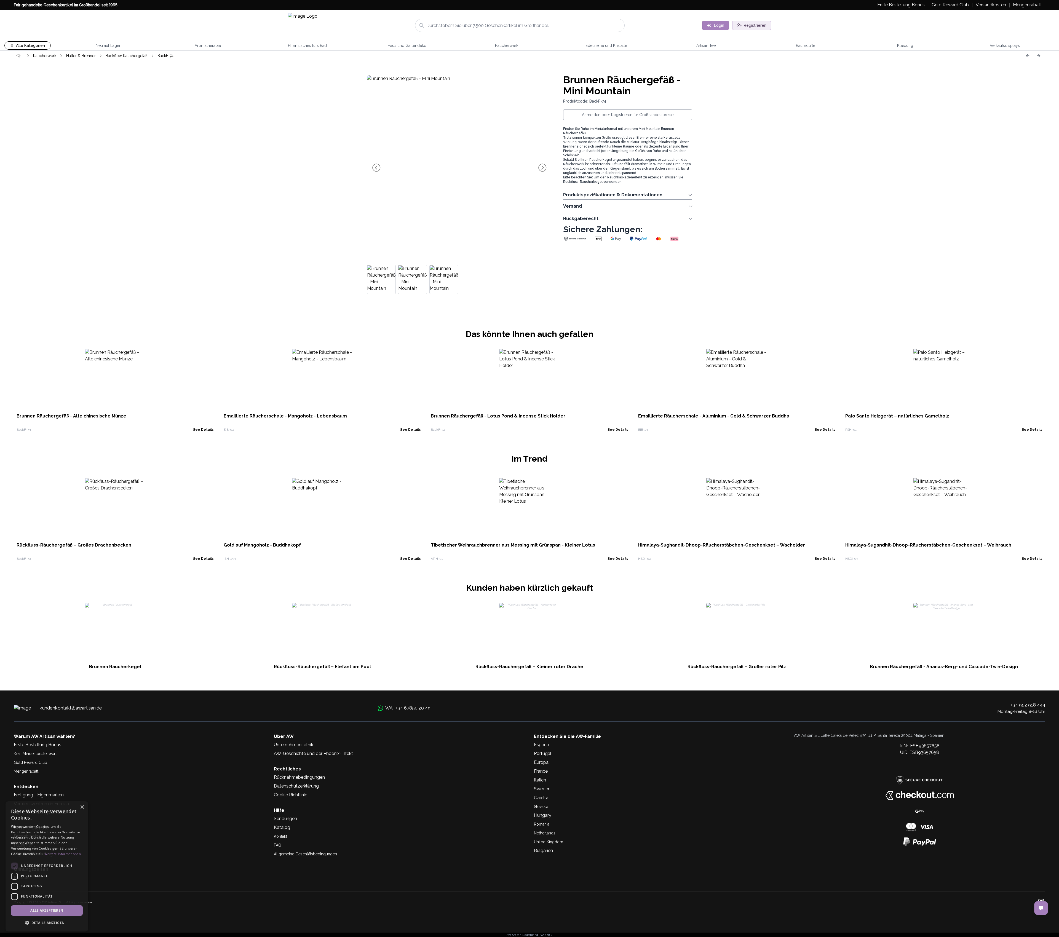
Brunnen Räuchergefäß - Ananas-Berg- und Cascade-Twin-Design (944, 666)
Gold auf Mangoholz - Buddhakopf (262, 545)
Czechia (541, 798)
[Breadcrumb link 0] (18, 56)
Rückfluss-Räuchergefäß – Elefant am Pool (322, 666)
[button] (47, 922)
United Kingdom (548, 842)
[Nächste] (1038, 56)
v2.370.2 (546, 934)
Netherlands (544, 833)
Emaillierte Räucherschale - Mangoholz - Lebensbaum (285, 416)
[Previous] (1027, 56)
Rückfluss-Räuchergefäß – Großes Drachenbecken (74, 545)
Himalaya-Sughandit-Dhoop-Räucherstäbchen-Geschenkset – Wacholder (721, 545)
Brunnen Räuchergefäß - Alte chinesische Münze (71, 416)
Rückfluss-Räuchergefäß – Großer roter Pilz (737, 666)
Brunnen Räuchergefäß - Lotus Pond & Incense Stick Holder (498, 416)
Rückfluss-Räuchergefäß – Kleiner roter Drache (529, 666)
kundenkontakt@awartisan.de (71, 708)
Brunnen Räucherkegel (115, 666)
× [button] (82, 807)
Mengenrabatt (26, 771)
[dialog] (47, 866)
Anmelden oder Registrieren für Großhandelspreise (627, 115)
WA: (407, 708)
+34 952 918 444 (1028, 705)
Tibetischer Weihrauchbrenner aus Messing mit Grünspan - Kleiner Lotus (513, 545)
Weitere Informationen (62, 854)
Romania (541, 824)
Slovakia (541, 806)
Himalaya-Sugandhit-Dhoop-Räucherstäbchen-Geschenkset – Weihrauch (928, 545)
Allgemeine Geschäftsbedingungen (305, 854)
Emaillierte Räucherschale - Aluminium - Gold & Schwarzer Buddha (713, 416)
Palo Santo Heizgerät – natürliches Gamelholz (897, 416)
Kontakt (280, 836)
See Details (203, 430)
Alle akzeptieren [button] (46, 910)
